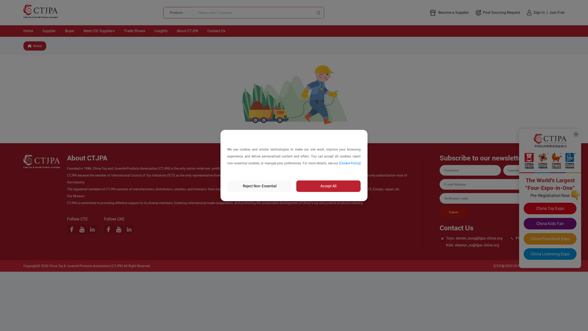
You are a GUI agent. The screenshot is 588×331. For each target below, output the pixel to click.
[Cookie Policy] (350, 163)
